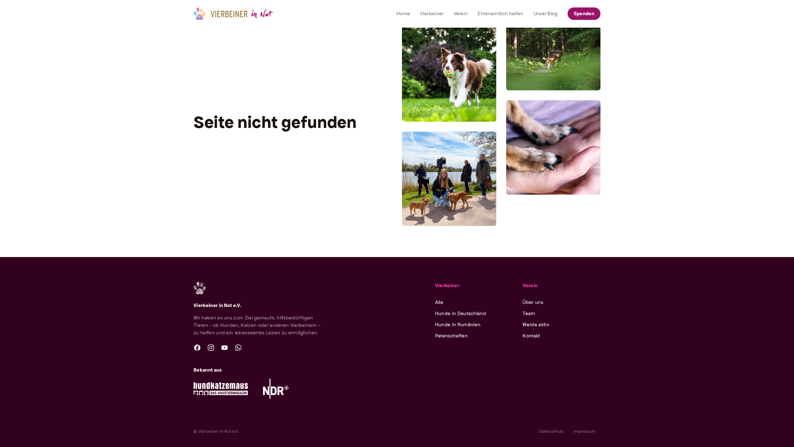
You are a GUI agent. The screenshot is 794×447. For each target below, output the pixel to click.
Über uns (533, 302)
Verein (530, 285)
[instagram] (211, 347)
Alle (439, 302)
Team (529, 313)
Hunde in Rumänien (457, 324)
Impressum (584, 431)
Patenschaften (451, 335)
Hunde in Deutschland (460, 313)
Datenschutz (551, 431)
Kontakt (531, 335)
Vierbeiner (447, 285)
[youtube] (224, 347)
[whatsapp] (238, 347)
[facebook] (197, 347)
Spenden (584, 13)
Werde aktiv (536, 324)
